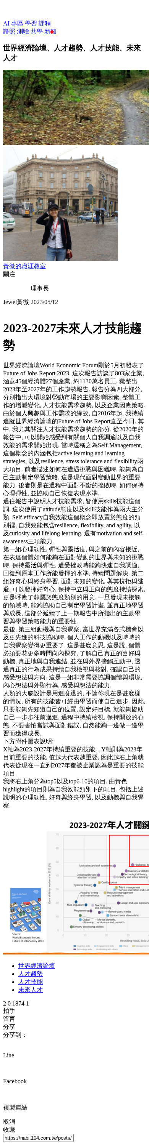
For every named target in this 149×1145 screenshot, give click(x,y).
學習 (32, 23)
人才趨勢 (30, 973)
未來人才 (30, 989)
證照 (10, 31)
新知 (50, 31)
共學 (37, 31)
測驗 (24, 31)
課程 (45, 23)
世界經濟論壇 (36, 965)
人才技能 (30, 981)
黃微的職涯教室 (24, 266)
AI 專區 (14, 23)
